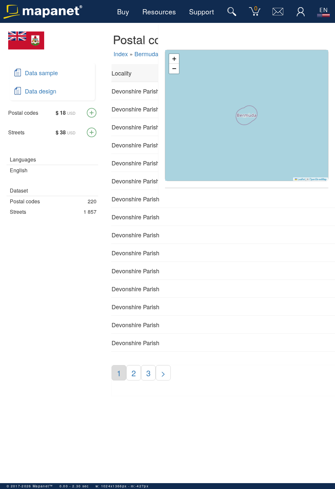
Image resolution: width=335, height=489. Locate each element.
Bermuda (146, 53)
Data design (40, 91)
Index (121, 53)
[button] (174, 59)
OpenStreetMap (317, 179)
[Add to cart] (92, 113)
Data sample (41, 72)
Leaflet (301, 179)
